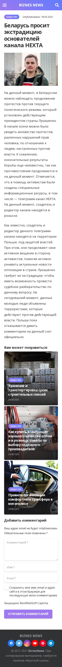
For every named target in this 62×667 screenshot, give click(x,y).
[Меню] (5, 5)
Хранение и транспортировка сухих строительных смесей (28, 390)
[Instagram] (27, 643)
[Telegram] (50, 643)
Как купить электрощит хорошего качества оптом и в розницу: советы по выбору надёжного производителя (30, 440)
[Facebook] (11, 643)
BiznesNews (36, 651)
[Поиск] (57, 5)
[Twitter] (19, 643)
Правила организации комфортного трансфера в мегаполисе (30, 499)
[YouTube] (35, 643)
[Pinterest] (42, 643)
